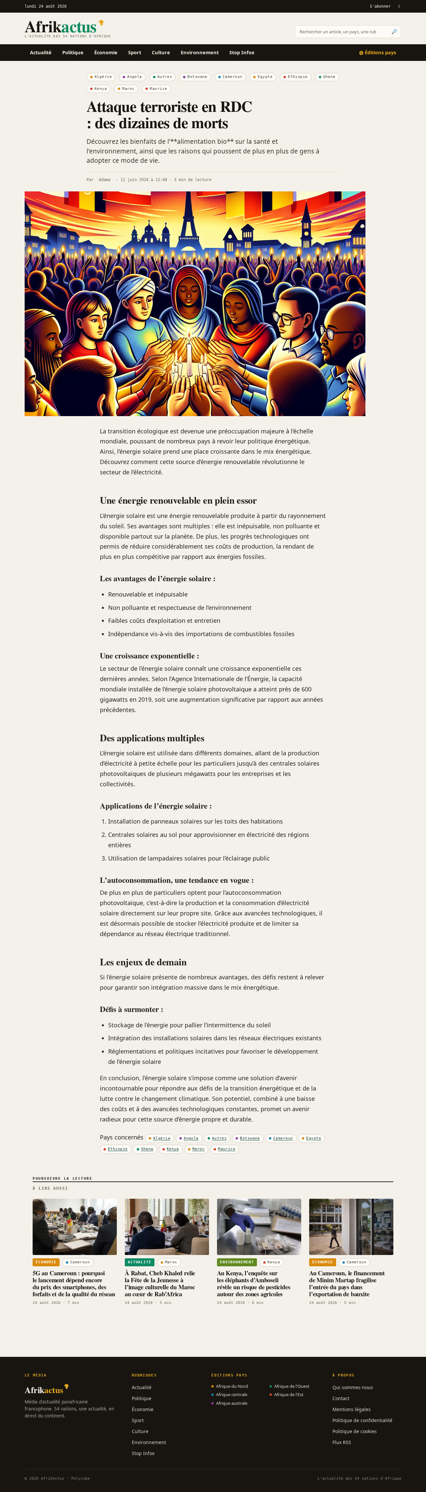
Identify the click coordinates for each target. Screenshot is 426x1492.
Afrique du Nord (232, 1386)
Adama (104, 179)
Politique (73, 52)
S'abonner (380, 6)
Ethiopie (298, 77)
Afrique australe (231, 1403)
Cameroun (233, 77)
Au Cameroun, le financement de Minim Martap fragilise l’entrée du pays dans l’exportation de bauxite (347, 1283)
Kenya (101, 89)
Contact (340, 1398)
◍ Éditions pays (377, 52)
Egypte (265, 77)
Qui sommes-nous (352, 1387)
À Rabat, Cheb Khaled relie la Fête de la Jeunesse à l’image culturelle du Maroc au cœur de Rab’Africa (160, 1283)
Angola (134, 77)
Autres (164, 77)
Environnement (200, 52)
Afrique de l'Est (289, 1394)
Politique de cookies (354, 1431)
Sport (134, 52)
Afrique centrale (231, 1394)
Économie (105, 52)
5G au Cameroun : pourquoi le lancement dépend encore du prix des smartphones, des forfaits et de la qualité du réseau (74, 1283)
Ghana (329, 77)
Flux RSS (341, 1442)
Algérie (103, 77)
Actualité (41, 52)
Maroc (128, 89)
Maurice (158, 89)
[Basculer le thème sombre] (399, 6)
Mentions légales (351, 1409)
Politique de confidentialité (362, 1420)
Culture (161, 52)
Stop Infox (241, 52)
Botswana (197, 77)
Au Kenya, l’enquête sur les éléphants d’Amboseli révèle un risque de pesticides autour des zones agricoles (253, 1283)
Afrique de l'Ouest (292, 1386)
